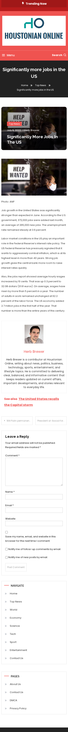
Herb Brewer (31, 130)
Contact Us (16, 658)
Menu (11, 55)
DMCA (13, 700)
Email (9, 505)
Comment (12, 455)
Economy (15, 618)
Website (10, 518)
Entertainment (18, 650)
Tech (13, 634)
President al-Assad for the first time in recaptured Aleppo (52, 420)
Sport (13, 642)
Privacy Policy (18, 708)
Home (13, 593)
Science (15, 626)
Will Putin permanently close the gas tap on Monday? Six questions (20, 420)
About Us (15, 684)
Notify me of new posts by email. (28, 557)
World (13, 609)
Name (10, 492)
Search (57, 55)
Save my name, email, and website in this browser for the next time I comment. (30, 539)
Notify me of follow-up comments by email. (34, 549)
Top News (14, 123)
